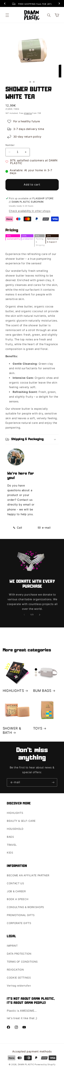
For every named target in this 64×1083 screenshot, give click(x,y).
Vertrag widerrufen (19, 985)
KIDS (10, 852)
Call (19, 527)
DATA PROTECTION (19, 953)
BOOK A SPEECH (17, 899)
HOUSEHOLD (15, 828)
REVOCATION (15, 969)
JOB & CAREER (16, 891)
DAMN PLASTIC (26, 1064)
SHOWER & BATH (12, 730)
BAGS (10, 836)
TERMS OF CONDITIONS (22, 961)
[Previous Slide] (5, 3)
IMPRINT (12, 945)
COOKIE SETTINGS (19, 977)
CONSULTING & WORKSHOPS (25, 907)
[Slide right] (40, 614)
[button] (7, 15)
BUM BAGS (42, 691)
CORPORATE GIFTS (19, 923)
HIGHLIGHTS (13, 691)
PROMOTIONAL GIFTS (21, 915)
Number (10, 145)
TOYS (37, 728)
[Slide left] (24, 614)
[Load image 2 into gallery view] (34, 82)
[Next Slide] (59, 3)
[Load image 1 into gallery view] (30, 82)
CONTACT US (15, 883)
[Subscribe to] (53, 782)
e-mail (46, 527)
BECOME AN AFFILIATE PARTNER (28, 875)
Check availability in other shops (29, 210)
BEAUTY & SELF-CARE (21, 820)
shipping (28, 113)
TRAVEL (12, 844)
